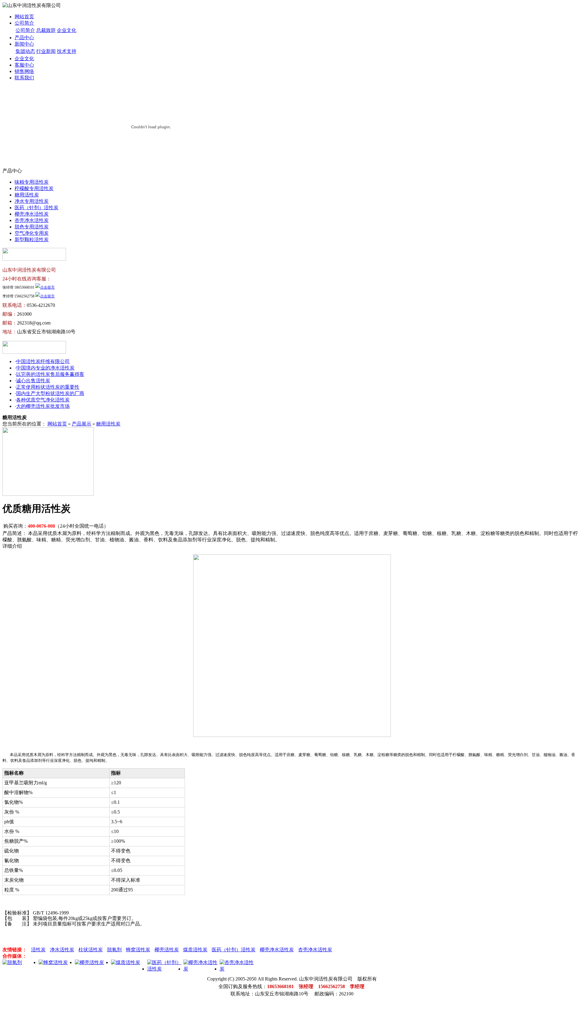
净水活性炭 (62, 949)
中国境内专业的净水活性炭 (45, 367)
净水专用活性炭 (32, 201)
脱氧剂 (114, 949)
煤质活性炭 (195, 949)
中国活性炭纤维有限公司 (43, 361)
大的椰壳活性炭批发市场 (43, 406)
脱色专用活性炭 (32, 226)
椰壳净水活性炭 (32, 214)
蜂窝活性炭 (138, 949)
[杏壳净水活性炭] (238, 968)
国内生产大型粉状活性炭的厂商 (50, 393)
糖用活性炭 (27, 194)
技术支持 (66, 51)
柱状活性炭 (90, 949)
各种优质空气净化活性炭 (43, 399)
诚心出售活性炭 (33, 380)
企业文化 (66, 30)
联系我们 (24, 77)
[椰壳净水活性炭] (201, 968)
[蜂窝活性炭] (53, 962)
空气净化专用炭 (32, 233)
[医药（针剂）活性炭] (165, 968)
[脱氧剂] (12, 962)
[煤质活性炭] (125, 962)
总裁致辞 (46, 30)
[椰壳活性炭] (89, 962)
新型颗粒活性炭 (32, 239)
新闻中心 (24, 44)
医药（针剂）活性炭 (36, 207)
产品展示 (81, 423)
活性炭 (38, 949)
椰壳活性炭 (167, 949)
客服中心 (24, 65)
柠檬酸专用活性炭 (34, 188)
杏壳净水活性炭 (32, 220)
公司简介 (24, 23)
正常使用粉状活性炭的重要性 (47, 387)
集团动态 (25, 51)
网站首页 (24, 16)
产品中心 (24, 37)
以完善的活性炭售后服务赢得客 (50, 374)
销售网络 (24, 71)
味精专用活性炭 (32, 182)
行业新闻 (46, 51)
